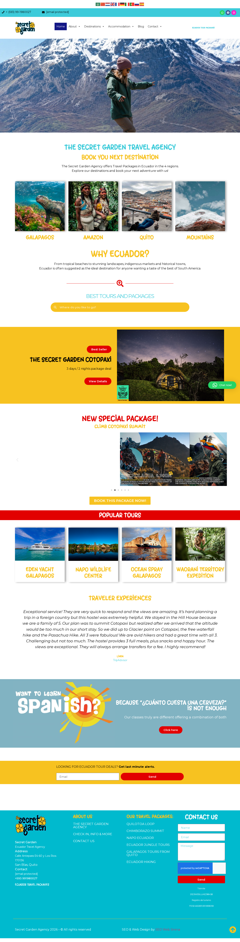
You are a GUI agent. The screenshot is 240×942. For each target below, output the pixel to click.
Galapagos (40, 237)
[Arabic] (98, 4)
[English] (112, 4)
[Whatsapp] (222, 12)
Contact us (83, 841)
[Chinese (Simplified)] (102, 4)
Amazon (93, 237)
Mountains (200, 237)
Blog (141, 26)
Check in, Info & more (92, 834)
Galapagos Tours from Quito (148, 853)
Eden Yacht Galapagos (40, 572)
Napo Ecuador (140, 838)
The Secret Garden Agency (91, 825)
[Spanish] (142, 4)
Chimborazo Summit (145, 831)
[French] (117, 4)
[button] (99, 349)
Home (60, 26)
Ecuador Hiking (141, 862)
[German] (122, 4)
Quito (147, 237)
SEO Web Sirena (167, 929)
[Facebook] (228, 12)
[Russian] (137, 4)
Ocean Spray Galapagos (147, 572)
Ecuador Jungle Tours (148, 845)
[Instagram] (233, 12)
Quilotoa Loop (140, 824)
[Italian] (127, 4)
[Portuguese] (132, 4)
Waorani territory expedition (200, 572)
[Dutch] (107, 4)
